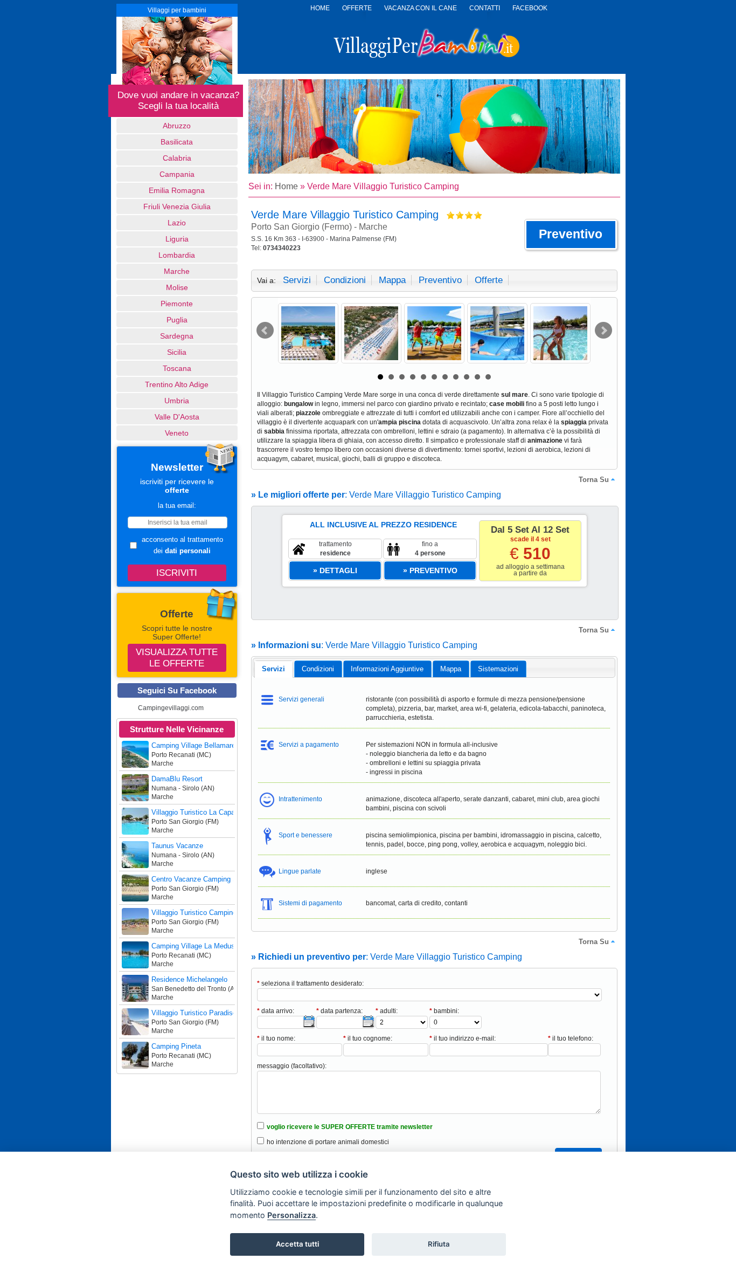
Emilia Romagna (177, 190)
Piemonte (177, 303)
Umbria (176, 400)
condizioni (345, 280)
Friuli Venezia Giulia (177, 206)
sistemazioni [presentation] (498, 669)
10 (477, 377)
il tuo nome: (276, 1038)
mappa (392, 280)
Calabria (177, 158)
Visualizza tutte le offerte (177, 657)
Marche (177, 271)
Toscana (177, 368)
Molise (177, 287)
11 (488, 377)
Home (286, 186)
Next (603, 330)
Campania (177, 174)
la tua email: (177, 505)
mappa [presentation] (450, 669)
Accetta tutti (297, 1244)
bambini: (444, 1011)
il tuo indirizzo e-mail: (462, 1038)
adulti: (387, 1011)
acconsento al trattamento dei (182, 545)
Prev (265, 330)
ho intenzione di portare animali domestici (328, 1142)
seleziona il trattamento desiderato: (310, 983)
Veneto (177, 433)
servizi (297, 280)
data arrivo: (275, 1011)
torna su (594, 480)
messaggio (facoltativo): (292, 1066)
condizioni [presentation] (318, 669)
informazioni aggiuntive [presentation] (387, 669)
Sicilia (176, 352)
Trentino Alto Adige (177, 384)
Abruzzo (177, 125)
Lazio (177, 222)
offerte (489, 280)
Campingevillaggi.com (171, 708)
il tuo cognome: (367, 1038)
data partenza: (339, 1011)
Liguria (177, 239)
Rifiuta (439, 1244)
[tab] (273, 669)
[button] (570, 234)
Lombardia (176, 255)
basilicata (177, 141)
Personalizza (291, 1215)
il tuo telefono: (570, 1038)
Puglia (177, 319)
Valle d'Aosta (177, 416)
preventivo (440, 280)
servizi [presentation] (273, 669)
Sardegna (176, 336)
